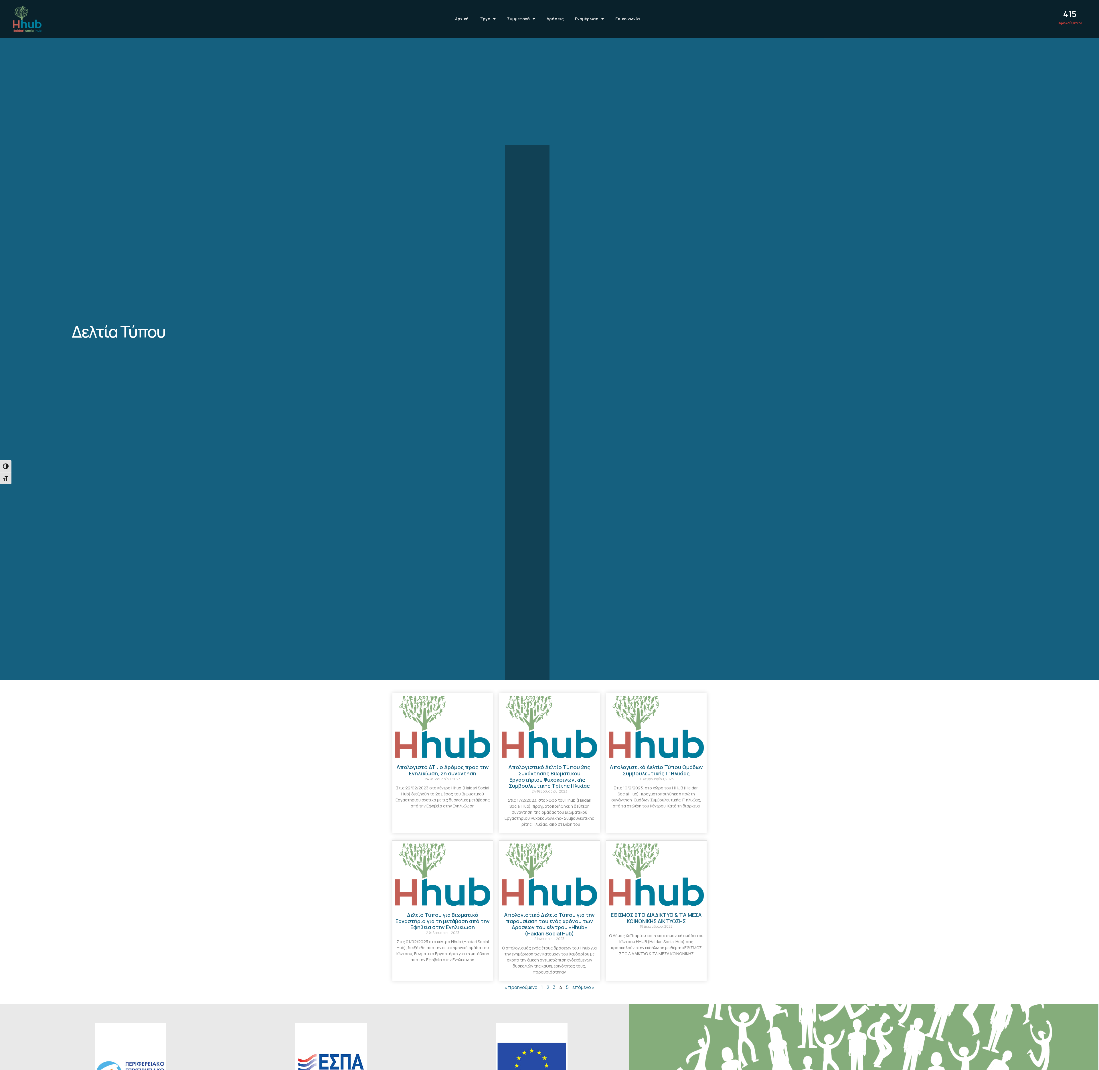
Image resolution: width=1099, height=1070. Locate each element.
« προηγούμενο (521, 987)
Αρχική (462, 18)
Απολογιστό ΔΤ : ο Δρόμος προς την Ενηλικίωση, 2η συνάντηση (442, 770)
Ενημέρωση (586, 18)
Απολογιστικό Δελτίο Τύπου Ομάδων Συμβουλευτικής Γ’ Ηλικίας (656, 770)
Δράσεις (555, 18)
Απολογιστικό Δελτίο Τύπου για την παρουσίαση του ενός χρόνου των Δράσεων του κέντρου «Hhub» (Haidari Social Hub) (549, 924)
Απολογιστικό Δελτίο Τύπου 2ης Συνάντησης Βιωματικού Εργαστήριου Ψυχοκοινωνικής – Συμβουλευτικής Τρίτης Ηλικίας (549, 776)
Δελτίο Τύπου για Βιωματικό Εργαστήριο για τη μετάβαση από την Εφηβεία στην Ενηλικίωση (443, 921)
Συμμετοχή (518, 18)
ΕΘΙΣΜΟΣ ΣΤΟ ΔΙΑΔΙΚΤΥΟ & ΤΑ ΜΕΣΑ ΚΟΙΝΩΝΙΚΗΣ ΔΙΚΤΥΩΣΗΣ (656, 918)
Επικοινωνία (627, 18)
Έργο (485, 18)
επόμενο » (583, 987)
